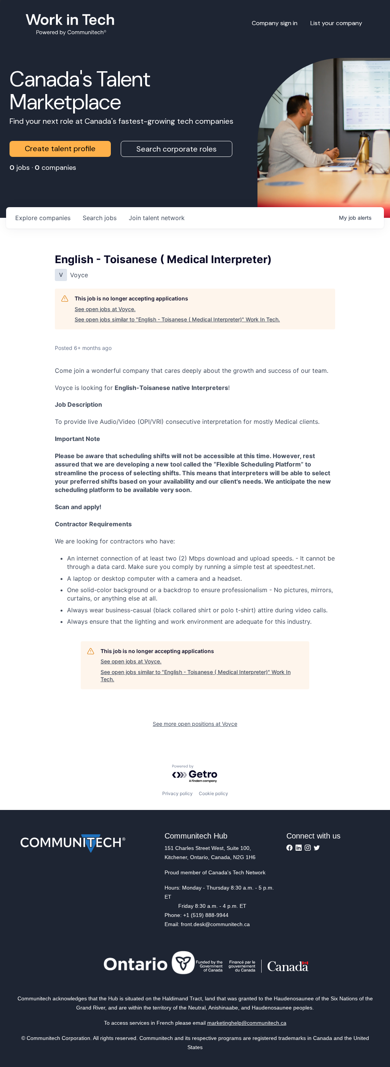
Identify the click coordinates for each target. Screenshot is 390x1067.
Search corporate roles (176, 149)
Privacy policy (177, 793)
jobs (100, 218)
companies (42, 218)
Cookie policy (213, 793)
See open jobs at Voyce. (105, 309)
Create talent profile (60, 148)
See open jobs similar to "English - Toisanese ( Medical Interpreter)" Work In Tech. (177, 319)
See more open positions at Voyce (195, 723)
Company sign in (274, 23)
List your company (336, 23)
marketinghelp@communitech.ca (246, 1023)
